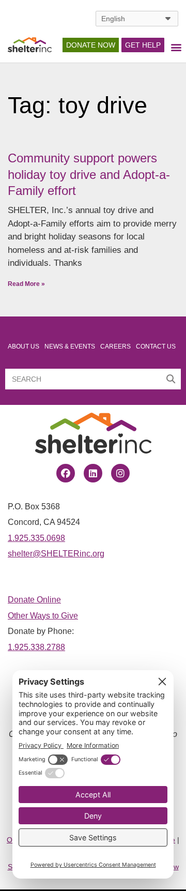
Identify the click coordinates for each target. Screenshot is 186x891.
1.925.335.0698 (36, 537)
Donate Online (34, 599)
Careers (115, 346)
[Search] (170, 379)
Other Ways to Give (43, 615)
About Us (23, 346)
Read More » (26, 284)
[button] (175, 47)
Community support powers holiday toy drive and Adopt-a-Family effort (89, 174)
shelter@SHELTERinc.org (56, 553)
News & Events (69, 346)
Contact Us (156, 346)
